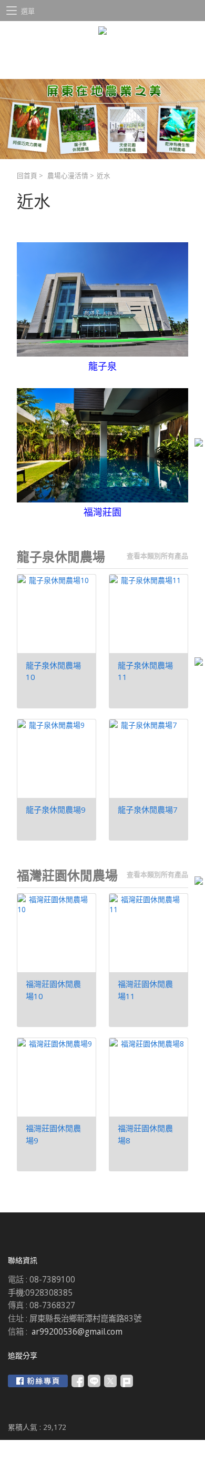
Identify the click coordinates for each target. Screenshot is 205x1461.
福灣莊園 (102, 512)
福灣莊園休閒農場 (67, 875)
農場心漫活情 (67, 175)
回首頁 (27, 175)
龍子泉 (102, 366)
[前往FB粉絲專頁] (38, 1381)
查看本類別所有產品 (157, 555)
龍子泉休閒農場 (61, 556)
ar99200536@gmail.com (77, 1331)
